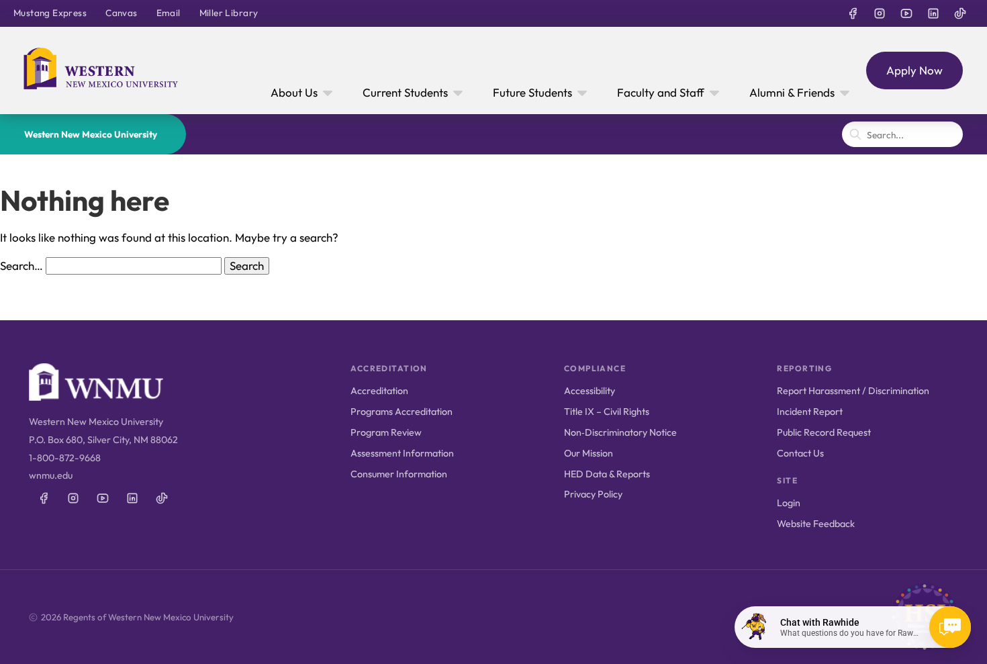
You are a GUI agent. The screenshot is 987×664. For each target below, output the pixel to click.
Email (168, 13)
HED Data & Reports (607, 474)
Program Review (386, 432)
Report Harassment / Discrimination (853, 391)
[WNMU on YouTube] (906, 13)
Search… (21, 265)
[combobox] (902, 134)
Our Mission (588, 453)
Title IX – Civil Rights (606, 412)
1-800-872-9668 (65, 458)
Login (788, 503)
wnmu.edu (51, 475)
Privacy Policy (593, 494)
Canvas (121, 13)
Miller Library (228, 13)
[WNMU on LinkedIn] (933, 13)
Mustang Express (50, 13)
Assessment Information (402, 453)
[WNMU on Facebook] (852, 13)
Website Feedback (816, 524)
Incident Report (810, 412)
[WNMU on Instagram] (879, 13)
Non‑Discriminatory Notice (620, 432)
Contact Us (800, 453)
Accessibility (589, 391)
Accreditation (379, 391)
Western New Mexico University (90, 134)
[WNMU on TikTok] (960, 13)
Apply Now (914, 70)
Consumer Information (398, 474)
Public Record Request (824, 432)
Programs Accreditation (401, 412)
